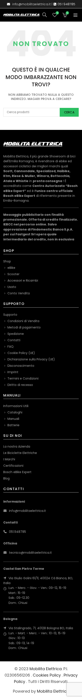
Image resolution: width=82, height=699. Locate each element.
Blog (6, 478)
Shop (7, 261)
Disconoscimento (20, 365)
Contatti (13, 340)
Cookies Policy (47, 675)
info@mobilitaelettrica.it (31, 4)
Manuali (13, 419)
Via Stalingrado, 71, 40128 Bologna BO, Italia (41, 628)
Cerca (69, 112)
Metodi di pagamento (24, 327)
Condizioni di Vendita (23, 321)
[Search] (44, 14)
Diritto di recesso (20, 385)
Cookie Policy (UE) (21, 353)
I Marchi (9, 459)
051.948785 (17, 531)
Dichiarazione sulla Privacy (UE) (31, 359)
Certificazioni (13, 465)
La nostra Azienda (16, 446)
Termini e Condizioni (22, 378)
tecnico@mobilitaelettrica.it (30, 552)
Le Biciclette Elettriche (20, 453)
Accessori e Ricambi (22, 280)
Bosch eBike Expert (17, 472)
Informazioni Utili (15, 406)
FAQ (10, 346)
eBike (11, 268)
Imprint (12, 372)
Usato (11, 287)
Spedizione (15, 334)
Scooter (13, 274)
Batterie (13, 425)
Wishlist (57, 13)
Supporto (10, 314)
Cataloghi (14, 412)
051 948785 (66, 4)
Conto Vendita (18, 293)
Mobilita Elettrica (46, 668)
